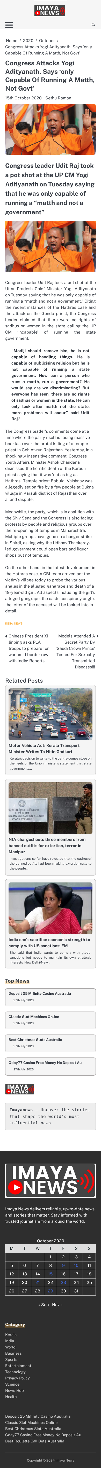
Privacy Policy (17, 1378)
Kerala (11, 1334)
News (18, 623)
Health (11, 1396)
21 (37, 1282)
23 (63, 1282)
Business (13, 1353)
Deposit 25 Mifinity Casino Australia (40, 994)
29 (50, 1291)
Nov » (57, 1304)
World (10, 1347)
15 (50, 1274)
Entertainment (18, 1365)
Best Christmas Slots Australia (35, 1040)
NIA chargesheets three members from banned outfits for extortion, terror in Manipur (47, 845)
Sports (11, 1359)
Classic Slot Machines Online (34, 1017)
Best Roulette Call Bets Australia (34, 1441)
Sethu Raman (58, 98)
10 (76, 1265)
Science (12, 1384)
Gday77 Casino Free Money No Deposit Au (45, 1063)
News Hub (14, 1390)
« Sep (43, 1304)
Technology (15, 1372)
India (9, 623)
